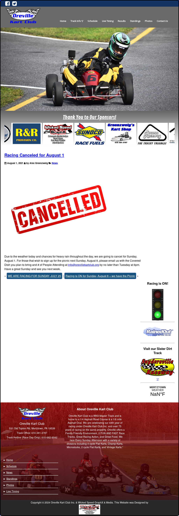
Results (122, 21)
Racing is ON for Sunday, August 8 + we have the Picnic (100, 276)
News (55, 163)
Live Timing (107, 21)
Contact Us (162, 21)
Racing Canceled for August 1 (34, 155)
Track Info (76, 21)
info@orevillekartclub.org (83, 265)
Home (63, 21)
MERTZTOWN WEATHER (158, 391)
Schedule (93, 21)
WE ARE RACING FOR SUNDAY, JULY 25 (34, 276)
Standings (135, 21)
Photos (148, 21)
